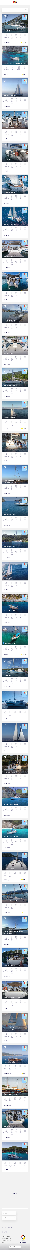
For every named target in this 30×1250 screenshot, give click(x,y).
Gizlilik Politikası (6, 1240)
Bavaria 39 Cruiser (10, 546)
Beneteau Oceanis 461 (11, 804)
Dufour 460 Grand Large (12, 965)
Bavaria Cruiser (9, 128)
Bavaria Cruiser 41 (9, 321)
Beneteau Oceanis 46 (11, 836)
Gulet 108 (7, 1159)
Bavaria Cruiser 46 (10, 95)
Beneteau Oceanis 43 (11, 772)
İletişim (4, 1243)
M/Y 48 (6, 708)
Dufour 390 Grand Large (12, 998)
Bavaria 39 (7, 160)
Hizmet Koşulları (6, 1238)
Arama (6, 10)
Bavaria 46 (7, 579)
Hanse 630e (7, 675)
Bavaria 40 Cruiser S (10, 385)
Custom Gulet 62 (9, 611)
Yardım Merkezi (6, 1236)
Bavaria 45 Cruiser (10, 289)
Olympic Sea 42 (10, 643)
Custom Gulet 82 (9, 1062)
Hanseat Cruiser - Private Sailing (14, 63)
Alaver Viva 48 (8, 740)
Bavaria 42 (7, 1126)
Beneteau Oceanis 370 (11, 901)
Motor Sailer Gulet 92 (11, 1094)
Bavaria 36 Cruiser (10, 514)
